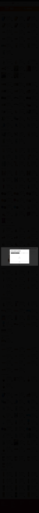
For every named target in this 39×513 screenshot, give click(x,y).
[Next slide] (19, 256)
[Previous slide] (1, 256)
